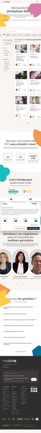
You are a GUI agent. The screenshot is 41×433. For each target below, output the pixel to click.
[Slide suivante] (23, 282)
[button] (37, 2)
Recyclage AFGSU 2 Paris (6, 409)
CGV (34, 426)
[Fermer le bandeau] (39, 203)
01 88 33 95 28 (5, 365)
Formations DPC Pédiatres (15, 400)
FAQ (12, 390)
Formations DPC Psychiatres (15, 402)
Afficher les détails (34, 224)
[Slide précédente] (17, 282)
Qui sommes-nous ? (24, 388)
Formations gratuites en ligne (15, 413)
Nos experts (23, 390)
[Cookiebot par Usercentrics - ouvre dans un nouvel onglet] (32, 204)
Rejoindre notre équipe (24, 392)
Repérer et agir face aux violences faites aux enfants (21, 109)
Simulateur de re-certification (24, 403)
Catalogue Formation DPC (6, 406)
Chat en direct (23, 400)
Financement (14, 391)
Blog (13, 388)
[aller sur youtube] (31, 391)
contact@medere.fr (6, 367)
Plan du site (23, 397)
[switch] (15, 221)
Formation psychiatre (6, 395)
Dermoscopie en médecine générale (34, 57)
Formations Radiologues (14, 408)
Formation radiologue (6, 402)
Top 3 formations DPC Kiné (15, 411)
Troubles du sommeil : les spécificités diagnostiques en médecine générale (20, 58)
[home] (6, 1)
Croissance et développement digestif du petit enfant (35, 109)
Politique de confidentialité (28, 426)
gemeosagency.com (6, 425)
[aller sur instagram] (34, 389)
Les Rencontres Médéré (24, 395)
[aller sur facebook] (36, 389)
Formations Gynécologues (14, 405)
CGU (36, 426)
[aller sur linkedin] (31, 389)
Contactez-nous (24, 399)
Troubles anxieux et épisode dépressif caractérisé (20, 84)
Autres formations (6, 404)
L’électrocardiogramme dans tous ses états (35, 83)
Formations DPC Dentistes (15, 397)
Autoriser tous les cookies (33, 228)
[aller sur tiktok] (34, 391)
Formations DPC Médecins (15, 394)
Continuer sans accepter (20, 228)
